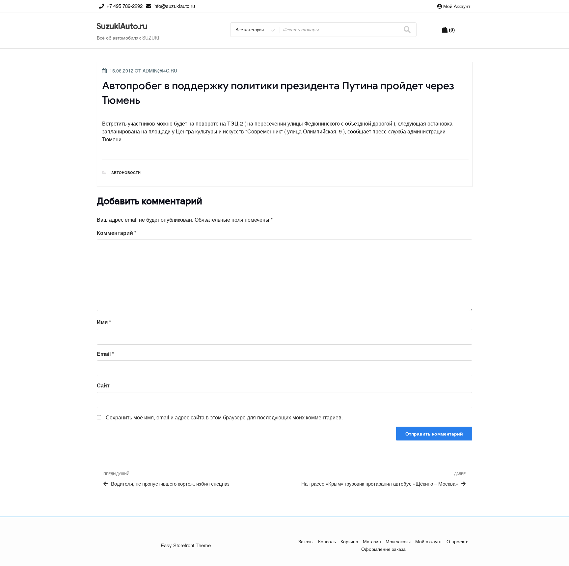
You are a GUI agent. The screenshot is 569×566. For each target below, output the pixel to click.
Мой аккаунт (456, 6)
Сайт (103, 385)
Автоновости (126, 172)
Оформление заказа (383, 549)
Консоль (327, 541)
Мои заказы (398, 541)
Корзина (349, 541)
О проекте (458, 541)
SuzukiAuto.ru (122, 26)
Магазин (372, 541)
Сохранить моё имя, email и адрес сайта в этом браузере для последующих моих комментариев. (224, 417)
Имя (104, 322)
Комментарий (116, 233)
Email (105, 353)
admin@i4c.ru (160, 70)
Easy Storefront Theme (186, 545)
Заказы (305, 541)
